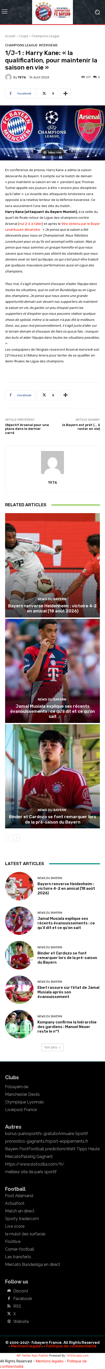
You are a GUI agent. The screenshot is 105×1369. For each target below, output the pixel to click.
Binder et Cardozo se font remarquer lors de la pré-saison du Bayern (52, 819)
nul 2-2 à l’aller (30, 224)
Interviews (48, 45)
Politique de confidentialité (71, 1346)
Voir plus (50, 1047)
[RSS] (9, 1306)
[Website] (9, 1321)
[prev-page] (8, 838)
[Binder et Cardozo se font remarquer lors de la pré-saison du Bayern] (52, 776)
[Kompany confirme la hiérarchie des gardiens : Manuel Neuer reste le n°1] (19, 1024)
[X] (9, 1314)
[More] (65, 93)
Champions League (45, 36)
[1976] (9, 77)
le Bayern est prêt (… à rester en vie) (81, 427)
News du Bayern (52, 599)
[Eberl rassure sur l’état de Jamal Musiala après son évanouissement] (19, 990)
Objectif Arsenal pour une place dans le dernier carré (27, 429)
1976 (22, 77)
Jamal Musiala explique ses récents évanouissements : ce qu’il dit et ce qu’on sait (52, 711)
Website (21, 1322)
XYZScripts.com (78, 1355)
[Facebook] (9, 1299)
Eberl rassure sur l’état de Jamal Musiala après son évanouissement (68, 992)
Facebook (22, 1299)
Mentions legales (27, 1346)
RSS (17, 1306)
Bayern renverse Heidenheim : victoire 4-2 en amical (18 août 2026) (52, 608)
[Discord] (9, 1291)
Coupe (23, 36)
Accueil (10, 36)
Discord (20, 1291)
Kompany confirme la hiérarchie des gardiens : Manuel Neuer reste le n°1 (67, 1027)
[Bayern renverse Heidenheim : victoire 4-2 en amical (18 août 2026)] (52, 565)
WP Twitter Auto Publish (32, 1355)
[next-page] (16, 838)
